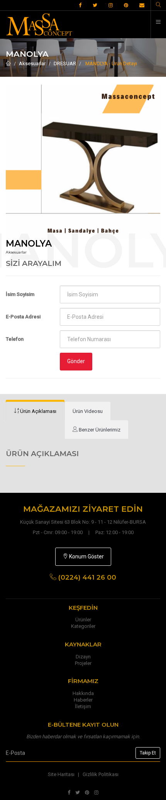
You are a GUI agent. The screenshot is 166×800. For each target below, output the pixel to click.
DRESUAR (65, 63)
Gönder (76, 361)
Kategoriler (83, 626)
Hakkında (83, 693)
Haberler (83, 700)
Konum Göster (86, 556)
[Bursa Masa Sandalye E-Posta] (141, 5)
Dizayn (83, 657)
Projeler (83, 663)
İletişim (83, 706)
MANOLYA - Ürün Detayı (110, 63)
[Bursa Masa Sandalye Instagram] (110, 5)
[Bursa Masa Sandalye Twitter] (95, 5)
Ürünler (83, 619)
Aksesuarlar (32, 63)
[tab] (35, 411)
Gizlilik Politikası (101, 774)
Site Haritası (61, 774)
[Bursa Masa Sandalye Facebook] (80, 5)
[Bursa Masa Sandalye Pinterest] (126, 5)
